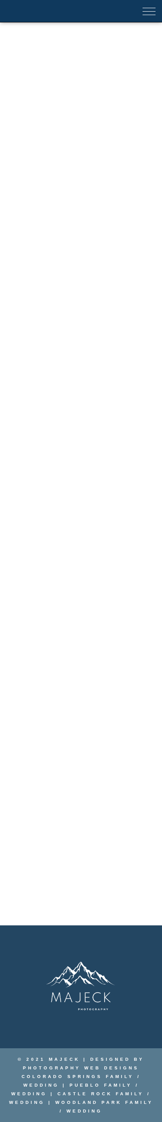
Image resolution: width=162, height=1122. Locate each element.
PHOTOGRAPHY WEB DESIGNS (81, 1068)
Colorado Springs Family (78, 1076)
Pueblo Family (101, 1085)
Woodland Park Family (102, 1102)
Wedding (41, 1085)
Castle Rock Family (100, 1093)
